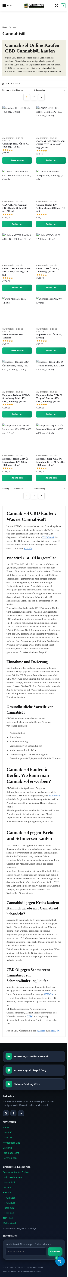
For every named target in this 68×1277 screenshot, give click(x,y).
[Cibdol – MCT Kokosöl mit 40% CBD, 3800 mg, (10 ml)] (17, 248)
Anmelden (55, 1251)
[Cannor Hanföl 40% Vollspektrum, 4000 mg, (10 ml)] (51, 184)
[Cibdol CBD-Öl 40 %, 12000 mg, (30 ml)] (51, 248)
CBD (29, 1016)
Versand (7, 1147)
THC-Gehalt (48, 537)
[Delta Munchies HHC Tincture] (17, 311)
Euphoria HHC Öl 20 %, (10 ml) (49, 336)
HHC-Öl (55, 1030)
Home (4, 27)
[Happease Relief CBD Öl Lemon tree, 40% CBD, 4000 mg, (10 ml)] (17, 438)
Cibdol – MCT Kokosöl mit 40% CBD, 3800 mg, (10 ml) (16, 271)
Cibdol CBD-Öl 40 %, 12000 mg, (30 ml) (47, 270)
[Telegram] (21, 1113)
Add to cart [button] (51, 160)
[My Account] (56, 6)
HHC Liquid (9, 1202)
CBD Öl (53, 138)
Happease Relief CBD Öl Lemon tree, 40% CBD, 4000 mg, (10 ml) (15, 461)
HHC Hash (8, 1212)
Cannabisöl (8, 138)
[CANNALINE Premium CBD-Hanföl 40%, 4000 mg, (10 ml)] (17, 184)
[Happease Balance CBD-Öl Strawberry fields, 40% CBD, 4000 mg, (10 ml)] (17, 374)
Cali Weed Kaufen (12, 1177)
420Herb (41, 1030)
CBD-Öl (28, 548)
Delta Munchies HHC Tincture (13, 336)
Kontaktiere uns (11, 1142)
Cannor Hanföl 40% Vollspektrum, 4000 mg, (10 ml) (50, 208)
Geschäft (7, 1132)
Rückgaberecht (11, 1152)
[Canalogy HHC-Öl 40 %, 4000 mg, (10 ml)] (17, 120)
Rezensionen (10, 1157)
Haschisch (8, 1207)
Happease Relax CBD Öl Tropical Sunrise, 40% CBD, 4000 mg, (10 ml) (49, 398)
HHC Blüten (9, 1197)
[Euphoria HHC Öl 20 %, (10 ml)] (51, 311)
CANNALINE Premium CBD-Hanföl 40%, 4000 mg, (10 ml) (14, 208)
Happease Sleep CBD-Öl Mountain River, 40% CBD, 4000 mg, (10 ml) (50, 461)
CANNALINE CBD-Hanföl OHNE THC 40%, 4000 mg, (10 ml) (50, 144)
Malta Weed (9, 1223)
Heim (6, 1127)
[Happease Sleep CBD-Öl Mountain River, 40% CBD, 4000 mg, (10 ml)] (51, 438)
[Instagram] (6, 1113)
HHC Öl (7, 1192)
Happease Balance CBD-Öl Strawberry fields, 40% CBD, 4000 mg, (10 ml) (16, 398)
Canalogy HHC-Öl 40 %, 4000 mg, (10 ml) (15, 145)
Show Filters (13, 84)
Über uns (8, 1137)
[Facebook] (13, 1113)
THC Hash (8, 1218)
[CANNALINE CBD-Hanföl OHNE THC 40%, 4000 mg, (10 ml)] (51, 120)
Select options (17, 160)
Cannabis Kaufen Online (16, 1172)
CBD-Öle (48, 994)
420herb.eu (54, 795)
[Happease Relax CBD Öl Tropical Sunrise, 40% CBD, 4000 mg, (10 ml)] (51, 374)
